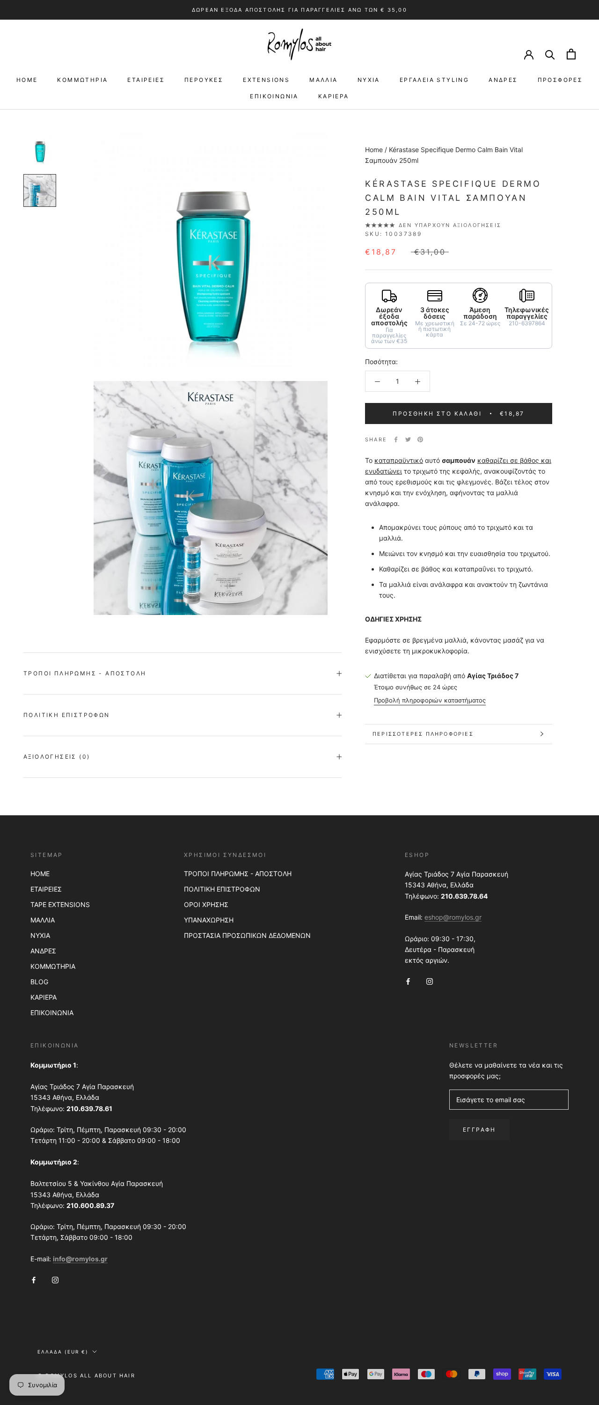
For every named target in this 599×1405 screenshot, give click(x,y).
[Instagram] (429, 980)
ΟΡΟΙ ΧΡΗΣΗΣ (206, 904)
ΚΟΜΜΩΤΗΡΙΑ (82, 79)
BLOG (39, 982)
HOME (27, 79)
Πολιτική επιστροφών (66, 714)
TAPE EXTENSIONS (60, 904)
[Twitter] (408, 439)
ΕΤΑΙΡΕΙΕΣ (146, 79)
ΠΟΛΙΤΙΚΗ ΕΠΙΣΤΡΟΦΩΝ (222, 889)
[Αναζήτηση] (550, 54)
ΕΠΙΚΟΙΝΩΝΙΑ (274, 96)
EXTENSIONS (266, 79)
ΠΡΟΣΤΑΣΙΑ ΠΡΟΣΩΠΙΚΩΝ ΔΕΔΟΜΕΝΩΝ (247, 935)
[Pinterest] (420, 439)
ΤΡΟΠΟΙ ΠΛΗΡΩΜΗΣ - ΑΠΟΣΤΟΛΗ (238, 874)
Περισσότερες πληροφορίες (423, 734)
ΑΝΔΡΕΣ (503, 79)
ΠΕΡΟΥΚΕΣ (203, 79)
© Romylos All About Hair (86, 1375)
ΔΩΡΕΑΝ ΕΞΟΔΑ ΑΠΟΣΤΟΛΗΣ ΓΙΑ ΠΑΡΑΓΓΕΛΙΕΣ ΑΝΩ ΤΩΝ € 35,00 (299, 10)
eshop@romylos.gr (453, 917)
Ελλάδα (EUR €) (62, 1351)
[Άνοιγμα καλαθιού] (571, 54)
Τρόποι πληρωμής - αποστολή (84, 673)
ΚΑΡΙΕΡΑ (333, 96)
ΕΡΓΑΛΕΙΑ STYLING (434, 79)
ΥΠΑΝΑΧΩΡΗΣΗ (209, 920)
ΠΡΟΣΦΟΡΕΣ (560, 79)
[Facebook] (396, 439)
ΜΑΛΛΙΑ (323, 79)
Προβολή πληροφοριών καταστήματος (430, 700)
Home (374, 150)
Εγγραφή (479, 1129)
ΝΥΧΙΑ (369, 79)
